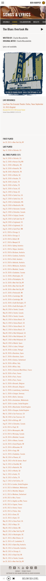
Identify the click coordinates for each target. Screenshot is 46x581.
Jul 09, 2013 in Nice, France (11, 497)
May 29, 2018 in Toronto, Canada (13, 313)
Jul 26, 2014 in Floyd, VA (10, 427)
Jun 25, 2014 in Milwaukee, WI (12, 447)
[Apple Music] (31, 567)
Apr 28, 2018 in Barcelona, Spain (13, 353)
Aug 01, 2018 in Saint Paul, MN (13, 229)
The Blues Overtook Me (42, 29)
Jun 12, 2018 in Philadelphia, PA (13, 279)
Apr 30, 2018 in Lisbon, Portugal (13, 350)
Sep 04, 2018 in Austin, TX (11, 182)
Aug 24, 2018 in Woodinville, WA (13, 205)
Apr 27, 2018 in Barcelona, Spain (13, 356)
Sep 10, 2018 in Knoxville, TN (12, 168)
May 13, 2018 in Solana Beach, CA (14, 326)
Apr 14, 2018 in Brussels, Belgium (13, 387)
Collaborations (25, 22)
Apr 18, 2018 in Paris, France (12, 377)
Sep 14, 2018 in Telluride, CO (12, 150)
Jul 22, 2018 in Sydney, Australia (13, 245)
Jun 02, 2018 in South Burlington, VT (14, 303)
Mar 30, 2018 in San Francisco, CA (14, 417)
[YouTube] (23, 567)
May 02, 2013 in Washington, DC (13, 534)
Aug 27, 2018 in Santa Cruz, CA (13, 199)
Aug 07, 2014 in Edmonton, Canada (14, 424)
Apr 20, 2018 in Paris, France (12, 373)
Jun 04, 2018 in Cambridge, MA (13, 296)
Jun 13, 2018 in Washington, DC (13, 276)
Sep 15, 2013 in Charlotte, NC (12, 464)
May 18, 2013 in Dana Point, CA (13, 521)
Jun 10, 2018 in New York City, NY (13, 282)
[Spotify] (27, 567)
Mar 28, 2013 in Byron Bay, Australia (14, 544)
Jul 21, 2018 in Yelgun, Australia (13, 249)
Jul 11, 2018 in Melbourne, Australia (14, 266)
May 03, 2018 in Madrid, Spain (12, 343)
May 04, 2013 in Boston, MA (11, 528)
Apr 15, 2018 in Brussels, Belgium (13, 383)
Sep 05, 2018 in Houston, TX (12, 178)
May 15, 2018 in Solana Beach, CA (14, 323)
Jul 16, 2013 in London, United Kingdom (15, 484)
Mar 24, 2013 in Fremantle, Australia (14, 548)
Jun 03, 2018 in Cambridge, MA (13, 299)
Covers (14, 22)
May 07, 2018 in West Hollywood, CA (14, 340)
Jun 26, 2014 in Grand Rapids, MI (13, 444)
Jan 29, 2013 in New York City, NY (13, 142)
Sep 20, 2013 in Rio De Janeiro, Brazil (14, 460)
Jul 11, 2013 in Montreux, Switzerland (14, 494)
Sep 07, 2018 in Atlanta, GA (11, 175)
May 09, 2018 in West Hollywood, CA (14, 333)
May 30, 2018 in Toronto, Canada (13, 309)
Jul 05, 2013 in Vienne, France (12, 508)
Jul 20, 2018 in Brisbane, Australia (14, 252)
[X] (18, 567)
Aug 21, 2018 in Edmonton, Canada (14, 212)
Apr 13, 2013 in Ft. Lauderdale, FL (13, 541)
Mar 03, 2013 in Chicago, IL (11, 551)
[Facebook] (14, 567)
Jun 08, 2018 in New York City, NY (13, 289)
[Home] (37, 2)
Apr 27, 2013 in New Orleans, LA (13, 538)
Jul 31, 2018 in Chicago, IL (11, 232)
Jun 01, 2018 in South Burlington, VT (14, 306)
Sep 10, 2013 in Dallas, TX (11, 477)
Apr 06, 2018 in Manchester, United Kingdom (17, 407)
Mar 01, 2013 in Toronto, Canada (13, 558)
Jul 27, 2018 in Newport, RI (11, 242)
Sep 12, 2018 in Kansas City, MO (13, 162)
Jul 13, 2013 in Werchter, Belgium (13, 491)
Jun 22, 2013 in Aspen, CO (11, 518)
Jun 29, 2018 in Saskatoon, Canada (14, 272)
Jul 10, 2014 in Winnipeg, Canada (13, 434)
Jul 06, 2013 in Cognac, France (12, 504)
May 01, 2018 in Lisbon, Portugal (13, 346)
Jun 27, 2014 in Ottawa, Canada (13, 440)
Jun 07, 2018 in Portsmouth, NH (13, 293)
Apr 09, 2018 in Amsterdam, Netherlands (15, 400)
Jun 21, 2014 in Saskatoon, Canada (14, 454)
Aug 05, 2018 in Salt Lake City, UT (13, 219)
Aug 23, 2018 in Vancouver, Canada (14, 209)
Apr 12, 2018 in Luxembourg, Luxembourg (16, 390)
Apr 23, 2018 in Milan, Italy (11, 366)
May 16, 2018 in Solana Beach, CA (14, 319)
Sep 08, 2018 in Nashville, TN (12, 172)
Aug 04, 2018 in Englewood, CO (13, 222)
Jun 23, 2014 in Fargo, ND (11, 450)
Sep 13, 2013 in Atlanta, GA (11, 471)
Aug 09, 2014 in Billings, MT (12, 420)
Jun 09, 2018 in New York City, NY (13, 286)
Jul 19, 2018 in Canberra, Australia (14, 256)
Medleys (36, 22)
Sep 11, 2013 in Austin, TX (11, 474)
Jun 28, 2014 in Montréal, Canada (13, 437)
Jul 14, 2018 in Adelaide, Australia (14, 262)
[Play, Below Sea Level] (9, 578)
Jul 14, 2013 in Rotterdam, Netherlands (15, 487)
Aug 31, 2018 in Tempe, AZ (11, 192)
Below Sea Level (30, 578)
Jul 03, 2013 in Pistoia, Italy (12, 511)
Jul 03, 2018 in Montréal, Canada (13, 269)
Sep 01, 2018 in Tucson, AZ (11, 188)
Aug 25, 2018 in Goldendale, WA (13, 202)
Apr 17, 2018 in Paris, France (12, 380)
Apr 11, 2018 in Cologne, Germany (13, 393)
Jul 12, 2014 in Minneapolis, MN (13, 430)
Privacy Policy (26, 571)
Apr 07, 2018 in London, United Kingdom (15, 403)
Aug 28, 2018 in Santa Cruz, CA (13, 195)
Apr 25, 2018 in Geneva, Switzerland (14, 360)
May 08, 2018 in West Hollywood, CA (14, 336)
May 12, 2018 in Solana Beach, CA (14, 329)
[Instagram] (10, 567)
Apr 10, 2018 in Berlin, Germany (13, 397)
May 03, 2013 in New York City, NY (13, 531)
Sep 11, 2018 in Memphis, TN (12, 165)
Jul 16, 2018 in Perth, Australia (12, 259)
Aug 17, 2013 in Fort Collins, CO (13, 481)
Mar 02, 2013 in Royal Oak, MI (12, 555)
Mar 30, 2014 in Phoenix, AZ (12, 457)
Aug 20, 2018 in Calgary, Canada (13, 215)
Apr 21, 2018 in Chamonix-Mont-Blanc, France (17, 370)
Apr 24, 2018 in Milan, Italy (11, 363)
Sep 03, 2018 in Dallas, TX (11, 185)
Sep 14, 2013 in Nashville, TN (12, 467)
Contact (17, 571)
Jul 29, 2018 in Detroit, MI (11, 239)
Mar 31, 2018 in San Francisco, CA (14, 414)
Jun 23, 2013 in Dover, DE (11, 514)
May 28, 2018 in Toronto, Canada (13, 316)
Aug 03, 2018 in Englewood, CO (13, 225)
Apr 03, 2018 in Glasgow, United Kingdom (16, 410)
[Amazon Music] (35, 567)
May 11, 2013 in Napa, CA (11, 524)
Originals (6, 22)
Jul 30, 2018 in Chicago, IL (11, 235)
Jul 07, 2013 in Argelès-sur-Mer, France (15, 501)
